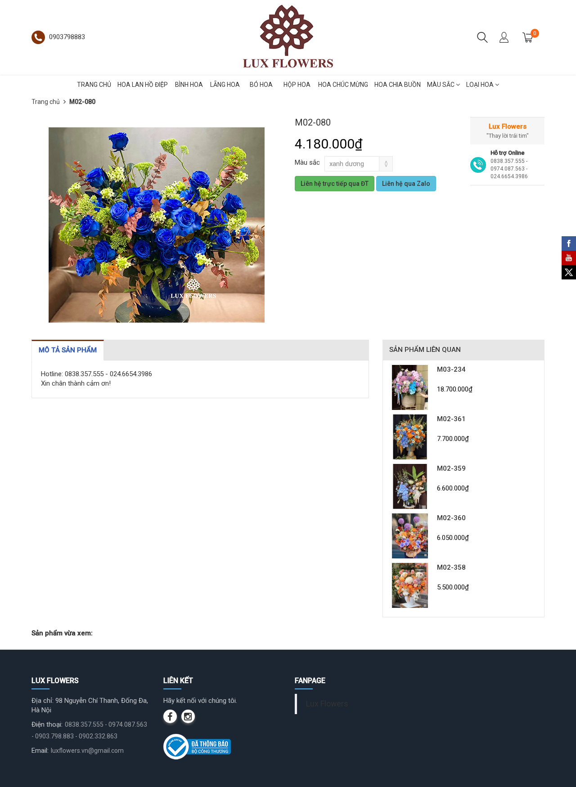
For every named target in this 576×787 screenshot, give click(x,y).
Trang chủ (46, 101)
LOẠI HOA (480, 84)
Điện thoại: (47, 724)
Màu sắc (307, 162)
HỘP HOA (297, 84)
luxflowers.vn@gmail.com (87, 750)
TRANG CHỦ (94, 84)
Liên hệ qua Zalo (406, 183)
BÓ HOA (261, 84)
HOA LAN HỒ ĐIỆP (142, 84)
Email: (40, 751)
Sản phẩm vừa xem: (62, 633)
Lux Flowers (327, 703)
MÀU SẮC (441, 84)
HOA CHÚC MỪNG (343, 84)
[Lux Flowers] (288, 37)
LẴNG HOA (225, 84)
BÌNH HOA (189, 84)
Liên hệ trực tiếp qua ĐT (335, 183)
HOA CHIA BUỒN (397, 84)
